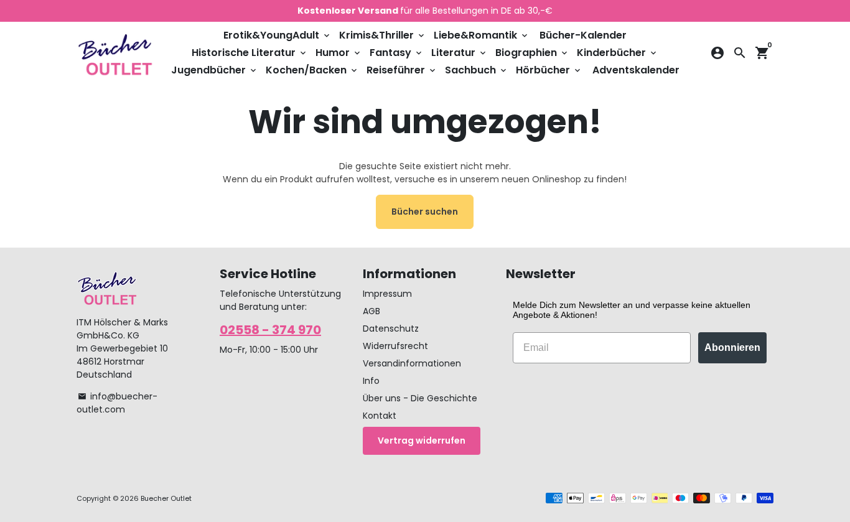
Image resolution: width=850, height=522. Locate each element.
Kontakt (379, 415)
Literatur (459, 52)
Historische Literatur (250, 52)
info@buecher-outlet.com (117, 403)
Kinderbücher (617, 52)
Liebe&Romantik (482, 35)
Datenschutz (391, 328)
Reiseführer (402, 70)
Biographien (532, 52)
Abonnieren (732, 347)
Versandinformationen (412, 363)
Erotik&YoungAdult (277, 35)
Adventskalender (636, 70)
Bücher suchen (424, 211)
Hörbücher (549, 70)
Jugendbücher (214, 70)
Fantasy (397, 52)
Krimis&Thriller (382, 35)
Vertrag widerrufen (421, 440)
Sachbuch (476, 70)
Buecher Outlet (166, 498)
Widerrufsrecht (395, 346)
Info (371, 381)
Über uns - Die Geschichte (420, 398)
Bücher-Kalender (583, 35)
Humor (338, 52)
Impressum (387, 293)
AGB (371, 311)
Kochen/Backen (312, 70)
